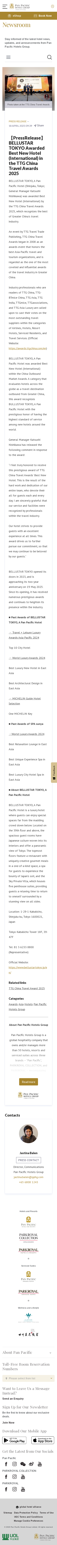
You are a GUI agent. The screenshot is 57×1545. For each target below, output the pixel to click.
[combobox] (28, 1378)
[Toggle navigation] (6, 7)
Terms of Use (47, 1513)
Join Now (8, 1422)
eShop (17, 15)
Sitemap (7, 1513)
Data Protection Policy (26, 1513)
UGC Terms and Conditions (28, 1517)
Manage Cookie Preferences (28, 1521)
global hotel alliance (30, 1507)
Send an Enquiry (13, 1398)
